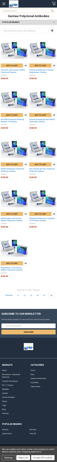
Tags (4, 405)
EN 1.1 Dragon (7, 385)
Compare (26, 65)
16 (51, 295)
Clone (33, 370)
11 (18, 295)
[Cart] (54, 3)
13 (31, 295)
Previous (8, 295)
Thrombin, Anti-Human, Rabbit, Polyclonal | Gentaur (13, 71)
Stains (4, 401)
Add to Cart (12, 65)
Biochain (32, 430)
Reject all (23, 457)
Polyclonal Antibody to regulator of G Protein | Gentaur (42, 219)
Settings (8, 457)
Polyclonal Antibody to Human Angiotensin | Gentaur (41, 71)
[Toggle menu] (4, 4)
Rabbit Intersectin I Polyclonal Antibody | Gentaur (12, 170)
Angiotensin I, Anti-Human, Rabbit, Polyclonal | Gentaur (12, 269)
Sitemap (5, 413)
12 (24, 295)
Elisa (32, 374)
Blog (4, 409)
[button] (52, 30)
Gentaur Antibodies (38, 378)
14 (37, 295)
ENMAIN (5, 389)
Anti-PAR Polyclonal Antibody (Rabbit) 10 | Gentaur (12, 120)
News (4, 370)
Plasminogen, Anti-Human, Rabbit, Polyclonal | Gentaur (12, 219)
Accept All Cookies (42, 457)
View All (32, 434)
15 (44, 295)
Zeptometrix (35, 386)
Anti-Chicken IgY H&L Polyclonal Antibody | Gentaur (42, 170)
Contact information (10, 381)
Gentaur (5, 430)
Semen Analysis (8, 397)
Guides (5, 393)
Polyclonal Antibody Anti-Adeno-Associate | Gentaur (42, 120)
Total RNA (34, 382)
